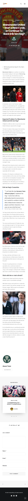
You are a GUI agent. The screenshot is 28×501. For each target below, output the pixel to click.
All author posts (7, 369)
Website (5, 465)
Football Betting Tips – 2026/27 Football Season (14, 403)
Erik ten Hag (22, 74)
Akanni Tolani (14, 42)
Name (4, 451)
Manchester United (7, 72)
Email (4, 458)
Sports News (10, 20)
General (6, 20)
